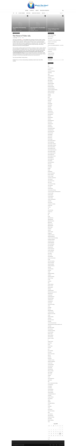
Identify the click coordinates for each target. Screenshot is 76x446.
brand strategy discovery (51, 148)
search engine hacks (51, 378)
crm (48, 208)
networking (49, 318)
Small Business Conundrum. (52, 49)
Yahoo (49, 421)
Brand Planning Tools (51, 131)
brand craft (49, 108)
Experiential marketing (51, 239)
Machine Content (50, 285)
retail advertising (50, 366)
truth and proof (50, 409)
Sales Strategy (50, 372)
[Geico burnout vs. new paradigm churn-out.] (38, 24)
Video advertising (50, 415)
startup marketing (50, 392)
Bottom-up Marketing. (51, 43)
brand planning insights (51, 128)
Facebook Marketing (51, 242)
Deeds (49, 213)
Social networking (50, 389)
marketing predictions (51, 296)
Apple (49, 74)
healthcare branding (51, 264)
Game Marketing (50, 256)
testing (49, 404)
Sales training (50, 373)
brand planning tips (51, 129)
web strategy (50, 418)
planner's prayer (50, 333)
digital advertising (50, 217)
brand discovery (50, 111)
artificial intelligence (51, 75)
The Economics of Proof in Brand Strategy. (54, 40)
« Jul (48, 439)
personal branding (50, 332)
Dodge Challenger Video (53, 29)
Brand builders (50, 103)
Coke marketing (50, 185)
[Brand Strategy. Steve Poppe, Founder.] (38, 4)
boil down (49, 94)
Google (49, 259)
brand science (50, 137)
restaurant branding (51, 364)
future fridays (50, 253)
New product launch (51, 319)
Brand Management (51, 120)
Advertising (49, 69)
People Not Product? (51, 54)
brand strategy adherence (51, 140)
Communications (50, 188)
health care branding (51, 262)
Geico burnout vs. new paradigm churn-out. (37, 28)
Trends (49, 407)
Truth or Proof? (50, 38)
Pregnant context (50, 341)
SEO (48, 381)
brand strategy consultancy (52, 145)
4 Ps (48, 66)
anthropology (50, 72)
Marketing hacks (50, 293)
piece (22, 39)
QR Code (49, 355)
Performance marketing (51, 330)
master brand (50, 302)
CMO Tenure (50, 182)
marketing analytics (51, 290)
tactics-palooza (50, 398)
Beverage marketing (51, 86)
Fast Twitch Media (50, 245)
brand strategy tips (50, 157)
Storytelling (49, 395)
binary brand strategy (51, 92)
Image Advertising (50, 268)
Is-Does (49, 279)
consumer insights (50, 193)
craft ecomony (50, 202)
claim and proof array (51, 180)
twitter (49, 412)
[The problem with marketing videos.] (20, 24)
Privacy (49, 344)
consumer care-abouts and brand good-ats (54, 191)
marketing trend (50, 301)
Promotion (49, 347)
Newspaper (49, 321)
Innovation (49, 270)
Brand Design (50, 109)
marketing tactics (50, 299)
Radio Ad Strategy (50, 36)
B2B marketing (50, 80)
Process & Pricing (44, 10)
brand (49, 97)
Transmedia (49, 406)
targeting (49, 401)
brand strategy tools (51, 159)
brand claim (49, 106)
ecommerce (49, 228)
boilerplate (49, 95)
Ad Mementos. (50, 51)
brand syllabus (50, 160)
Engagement (50, 233)
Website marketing (50, 420)
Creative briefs (50, 205)
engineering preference (51, 236)
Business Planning (50, 174)
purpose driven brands (51, 353)
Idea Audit (49, 267)
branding (49, 168)
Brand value (49, 163)
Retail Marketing (50, 369)
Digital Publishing (50, 225)
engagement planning (51, 234)
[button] (63, 10)
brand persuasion (50, 123)
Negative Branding (50, 316)
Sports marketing (50, 390)
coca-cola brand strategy (51, 183)
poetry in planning (50, 335)
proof (48, 349)
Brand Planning (50, 126)
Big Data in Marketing (51, 91)
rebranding (49, 356)
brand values (50, 165)
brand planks (50, 125)
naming (49, 315)
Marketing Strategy (51, 298)
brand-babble (50, 166)
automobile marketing (51, 78)
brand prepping (50, 134)
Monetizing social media (51, 313)
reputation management (51, 361)
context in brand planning (51, 199)
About (37, 10)
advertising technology (51, 71)
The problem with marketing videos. (19, 28)
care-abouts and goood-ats (52, 177)
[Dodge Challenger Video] (55, 24)
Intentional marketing (51, 276)
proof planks (50, 352)
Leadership (49, 281)
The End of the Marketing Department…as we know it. (55, 46)
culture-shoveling (50, 210)
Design (49, 216)
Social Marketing (50, 384)
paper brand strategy (51, 327)
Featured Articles (50, 247)
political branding (50, 336)
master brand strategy (51, 304)
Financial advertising (51, 248)
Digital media (50, 222)
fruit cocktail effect (50, 251)
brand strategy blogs (51, 142)
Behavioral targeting (51, 83)
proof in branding (50, 350)
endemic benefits (50, 231)
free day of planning (51, 250)
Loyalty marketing (50, 284)
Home (26, 10)
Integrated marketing (51, 273)
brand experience (50, 114)
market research (50, 287)
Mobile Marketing (50, 310)
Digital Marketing (50, 219)
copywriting (49, 200)
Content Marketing (50, 196)
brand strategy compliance (52, 143)
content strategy (50, 197)
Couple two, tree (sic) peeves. (52, 41)
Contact (32, 10)
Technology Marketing (51, 403)
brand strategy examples (51, 151)
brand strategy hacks (51, 154)
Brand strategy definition (51, 146)
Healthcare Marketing (51, 265)
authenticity (49, 77)
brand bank (49, 100)
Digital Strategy (50, 227)
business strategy (50, 176)
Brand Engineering (50, 112)
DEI (48, 214)
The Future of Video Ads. (22, 36)
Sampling (49, 375)
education (49, 230)
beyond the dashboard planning (52, 89)
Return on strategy (50, 370)
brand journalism (50, 117)
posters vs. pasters (51, 338)
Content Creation (50, 194)
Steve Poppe (14, 30)
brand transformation (51, 162)
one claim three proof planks (52, 322)
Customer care (50, 211)
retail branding (50, 367)
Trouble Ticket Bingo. (51, 53)
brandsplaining (50, 171)
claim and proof (50, 179)
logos (48, 282)
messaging (49, 307)
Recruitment (49, 358)
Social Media (50, 386)
